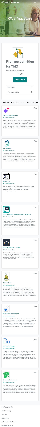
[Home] (10, 2)
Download (20, 80)
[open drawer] (35, 2)
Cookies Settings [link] (7, 425)
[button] (20, 87)
